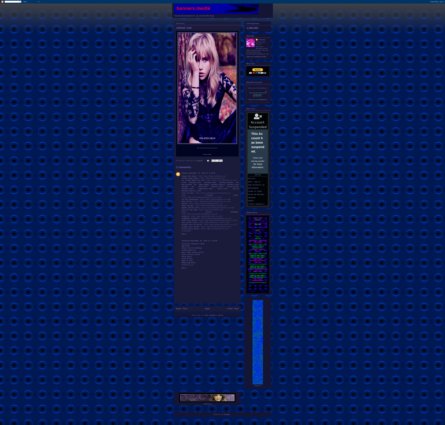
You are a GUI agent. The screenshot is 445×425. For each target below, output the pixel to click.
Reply (184, 234)
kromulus (261, 40)
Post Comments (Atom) (214, 315)
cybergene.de (257, 385)
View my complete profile (256, 57)
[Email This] (212, 161)
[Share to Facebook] (219, 161)
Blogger (227, 414)
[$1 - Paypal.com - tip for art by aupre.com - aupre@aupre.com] (257, 73)
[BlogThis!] (215, 161)
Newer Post (182, 309)
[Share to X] (217, 161)
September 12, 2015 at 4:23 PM (202, 173)
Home (207, 309)
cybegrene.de (207, 404)
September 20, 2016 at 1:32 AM (204, 241)
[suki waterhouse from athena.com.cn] (207, 144)
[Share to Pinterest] (221, 161)
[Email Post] (208, 161)
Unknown (185, 173)
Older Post (233, 309)
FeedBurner (262, 100)
